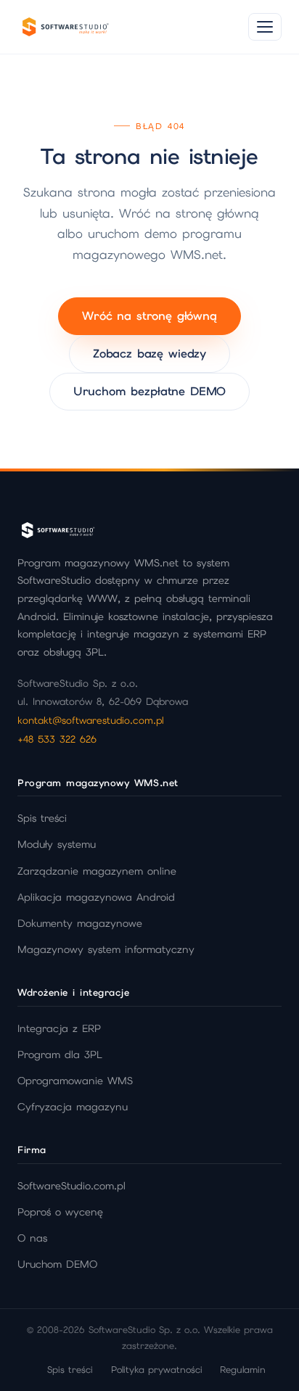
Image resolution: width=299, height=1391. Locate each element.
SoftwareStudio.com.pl (71, 1185)
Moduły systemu (56, 844)
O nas (32, 1238)
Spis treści (42, 818)
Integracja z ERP (59, 1028)
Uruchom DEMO (57, 1264)
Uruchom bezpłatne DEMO (149, 391)
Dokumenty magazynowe (79, 923)
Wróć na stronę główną (149, 315)
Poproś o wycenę (60, 1211)
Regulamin (243, 1369)
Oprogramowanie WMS (75, 1080)
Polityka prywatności (156, 1369)
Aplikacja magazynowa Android (96, 897)
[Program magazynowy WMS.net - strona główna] (64, 26)
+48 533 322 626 (57, 739)
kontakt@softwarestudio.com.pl (90, 720)
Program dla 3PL (59, 1054)
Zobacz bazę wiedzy (149, 353)
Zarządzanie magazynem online (96, 871)
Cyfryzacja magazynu (72, 1106)
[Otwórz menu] (265, 27)
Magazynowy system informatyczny (105, 949)
